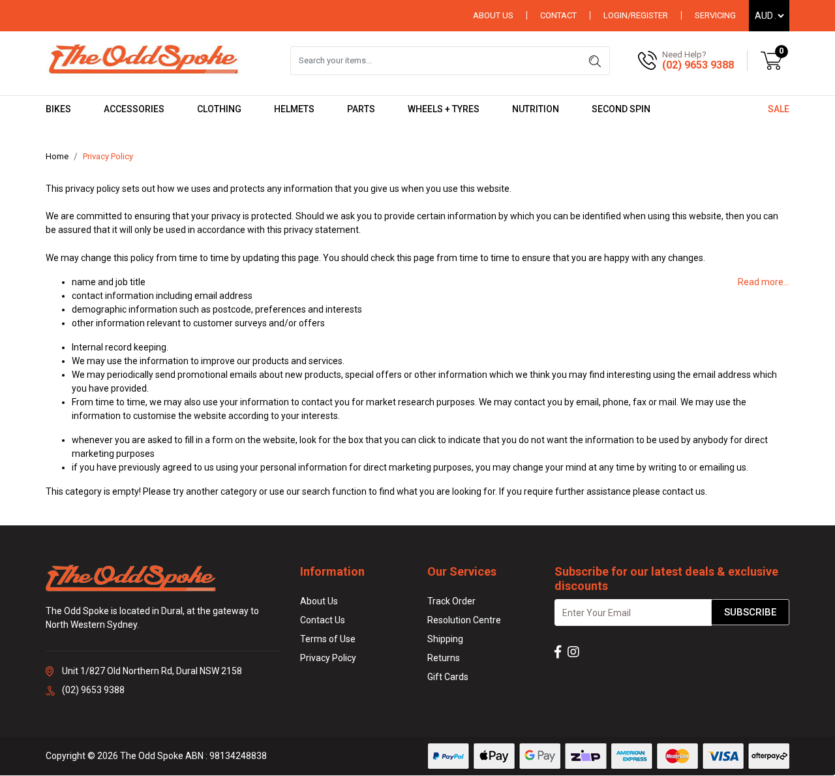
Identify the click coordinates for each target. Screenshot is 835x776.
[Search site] (595, 60)
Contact (558, 15)
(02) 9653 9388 (698, 65)
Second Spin (621, 109)
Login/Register (635, 15)
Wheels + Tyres (443, 109)
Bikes (58, 109)
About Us (493, 15)
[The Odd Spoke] (143, 60)
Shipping (445, 639)
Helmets (294, 109)
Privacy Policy (328, 658)
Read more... (763, 282)
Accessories (134, 109)
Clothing (219, 109)
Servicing (715, 15)
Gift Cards (447, 677)
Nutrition (535, 109)
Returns (443, 658)
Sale (778, 109)
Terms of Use (328, 639)
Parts (361, 109)
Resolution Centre (464, 620)
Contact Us (322, 620)
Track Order (451, 601)
